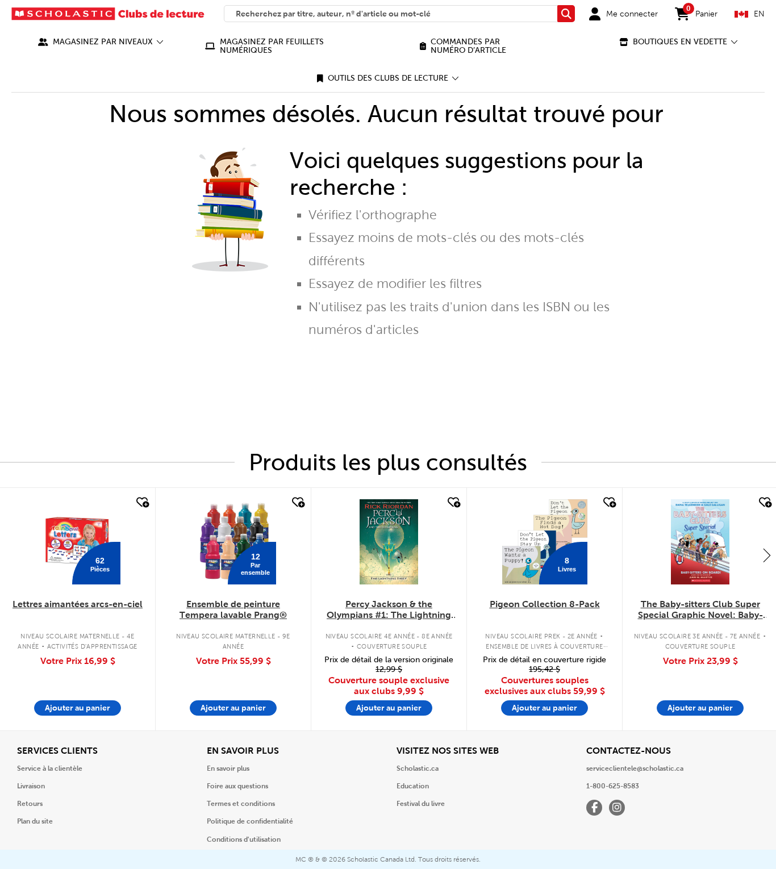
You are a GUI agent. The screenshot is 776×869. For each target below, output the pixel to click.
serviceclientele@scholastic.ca (634, 768)
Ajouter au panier (77, 707)
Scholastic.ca (418, 768)
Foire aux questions (237, 786)
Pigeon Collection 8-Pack (545, 604)
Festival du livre (421, 804)
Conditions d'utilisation (244, 839)
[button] (101, 41)
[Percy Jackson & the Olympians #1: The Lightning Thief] (389, 541)
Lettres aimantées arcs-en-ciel (77, 604)
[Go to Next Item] (767, 555)
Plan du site (35, 821)
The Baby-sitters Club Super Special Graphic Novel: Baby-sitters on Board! (700, 610)
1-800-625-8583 (612, 786)
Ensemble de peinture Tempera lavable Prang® (233, 609)
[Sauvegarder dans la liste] (141, 502)
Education (413, 786)
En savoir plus (228, 768)
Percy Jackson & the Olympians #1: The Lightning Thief (389, 610)
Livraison (31, 786)
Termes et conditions (241, 804)
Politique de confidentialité (250, 821)
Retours (30, 804)
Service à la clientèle (49, 768)
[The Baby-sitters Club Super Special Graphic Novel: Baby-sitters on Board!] (700, 541)
